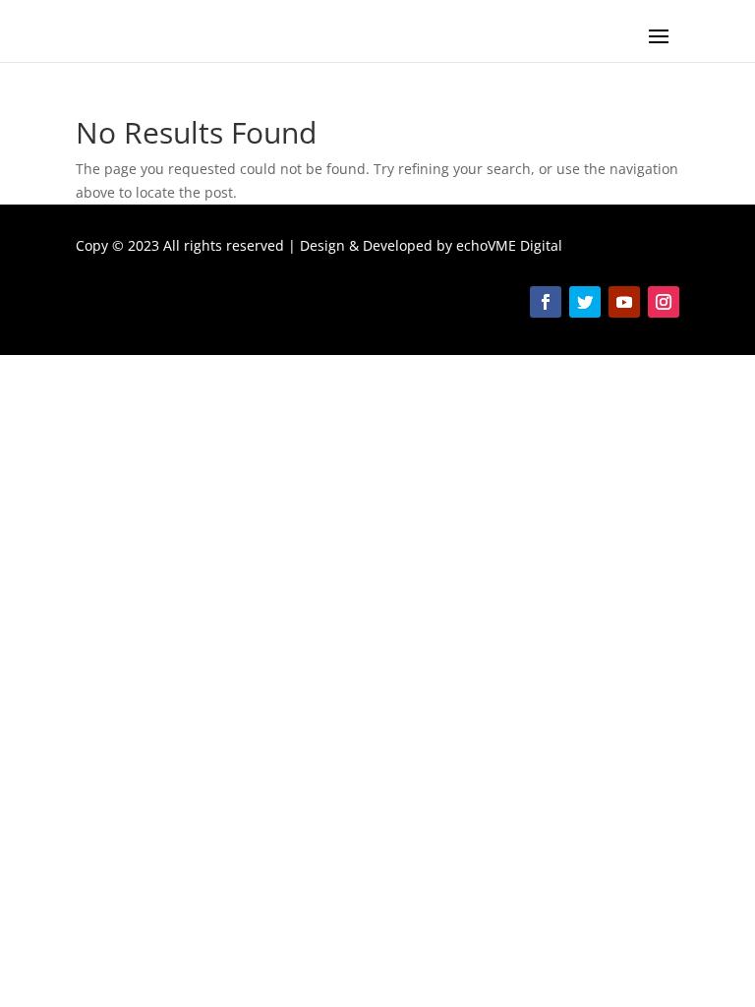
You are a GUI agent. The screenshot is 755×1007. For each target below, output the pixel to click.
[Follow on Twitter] (585, 302)
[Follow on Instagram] (663, 302)
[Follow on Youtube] (624, 302)
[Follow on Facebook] (545, 302)
